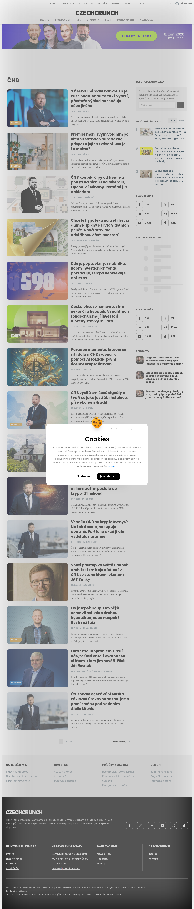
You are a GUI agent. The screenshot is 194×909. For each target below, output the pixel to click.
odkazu (111, 466)
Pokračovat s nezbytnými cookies (126, 429)
